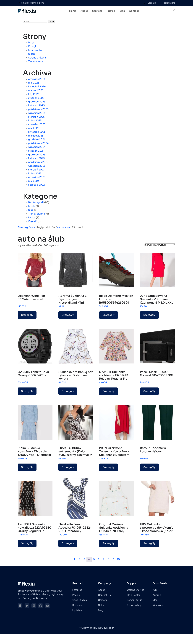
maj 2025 (33, 128)
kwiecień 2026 (37, 86)
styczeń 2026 (36, 98)
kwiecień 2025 (37, 131)
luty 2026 (33, 94)
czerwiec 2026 (37, 79)
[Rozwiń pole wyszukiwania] (173, 11)
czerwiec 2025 (36, 124)
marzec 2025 (35, 135)
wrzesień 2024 (37, 147)
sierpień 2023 (36, 169)
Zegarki (32, 221)
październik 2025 (38, 109)
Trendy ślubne (36, 213)
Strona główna (26, 227)
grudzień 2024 (36, 139)
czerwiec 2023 (36, 177)
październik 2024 (38, 143)
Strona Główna (37, 57)
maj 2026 (33, 82)
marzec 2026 (35, 90)
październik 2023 (38, 162)
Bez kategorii (36, 202)
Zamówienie (35, 61)
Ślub (30, 209)
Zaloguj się (169, 2)
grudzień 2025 (36, 101)
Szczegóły (27, 315)
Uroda (31, 217)
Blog (31, 42)
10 (118, 559)
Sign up (152, 2)
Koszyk (32, 46)
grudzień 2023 (36, 154)
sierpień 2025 (36, 116)
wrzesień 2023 (36, 165)
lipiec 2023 (34, 173)
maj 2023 (33, 181)
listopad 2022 (36, 184)
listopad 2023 (36, 158)
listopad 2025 (36, 105)
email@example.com (32, 2)
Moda (31, 206)
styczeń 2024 (36, 150)
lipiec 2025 (34, 120)
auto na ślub (64, 227)
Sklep (31, 53)
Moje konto (35, 50)
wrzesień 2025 (36, 113)
